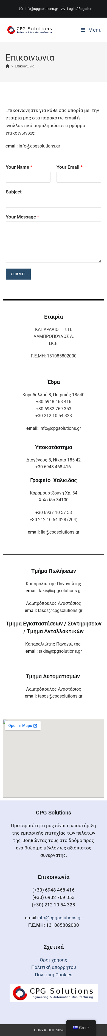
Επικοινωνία (24, 66)
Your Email (70, 167)
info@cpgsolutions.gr (41, 9)
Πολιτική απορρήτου (53, 967)
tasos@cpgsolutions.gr (60, 610)
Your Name (19, 167)
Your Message (22, 217)
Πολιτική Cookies (53, 974)
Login (71, 9)
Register (84, 9)
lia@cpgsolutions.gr (60, 532)
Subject (14, 192)
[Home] (7, 66)
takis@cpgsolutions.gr (60, 590)
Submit (18, 274)
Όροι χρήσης (53, 960)
